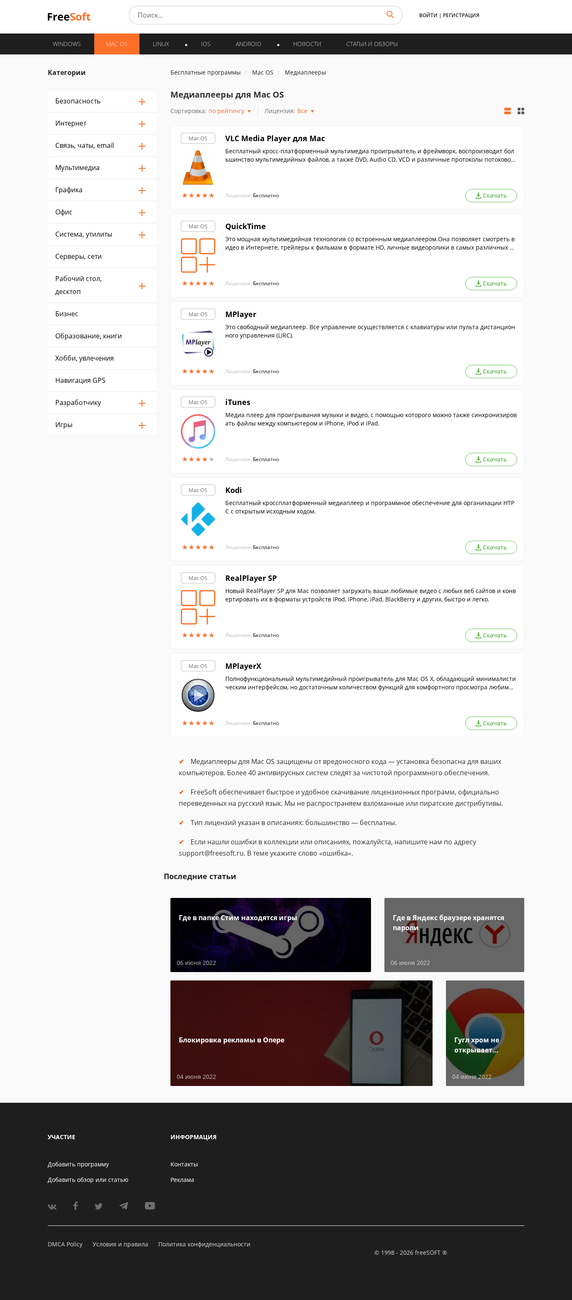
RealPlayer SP (251, 578)
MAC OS (117, 44)
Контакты (184, 1164)
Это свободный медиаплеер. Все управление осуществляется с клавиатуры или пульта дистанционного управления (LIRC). (370, 331)
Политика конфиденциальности (204, 1244)
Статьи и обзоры (372, 44)
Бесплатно (266, 195)
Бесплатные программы (205, 72)
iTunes (237, 402)
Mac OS (197, 138)
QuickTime (245, 226)
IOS (206, 44)
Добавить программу (78, 1164)
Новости (307, 44)
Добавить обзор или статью (88, 1180)
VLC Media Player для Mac (275, 138)
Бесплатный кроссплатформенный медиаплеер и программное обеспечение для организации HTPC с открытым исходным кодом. (369, 507)
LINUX (161, 44)
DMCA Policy (65, 1244)
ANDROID (248, 44)
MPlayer (240, 314)
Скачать (495, 195)
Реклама (182, 1180)
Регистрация (461, 15)
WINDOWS (67, 44)
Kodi (233, 490)
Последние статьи (200, 876)
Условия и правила (120, 1244)
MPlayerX (243, 666)
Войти (428, 15)
